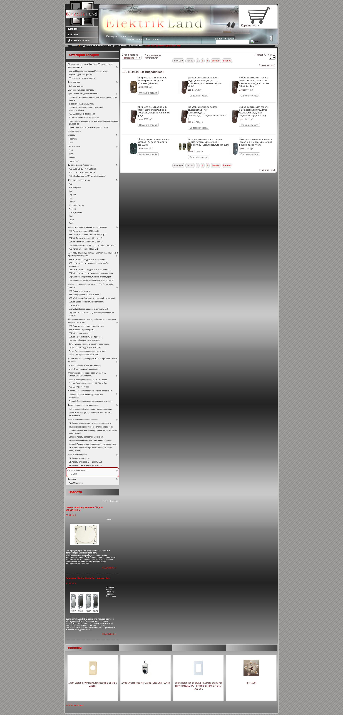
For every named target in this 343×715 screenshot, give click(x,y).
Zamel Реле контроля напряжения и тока (87, 351)
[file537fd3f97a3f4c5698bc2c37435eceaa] (235, 97)
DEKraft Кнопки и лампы (79, 333)
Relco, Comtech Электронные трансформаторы (90, 409)
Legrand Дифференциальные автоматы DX (88, 309)
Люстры (71, 135)
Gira (70, 216)
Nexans (72, 157)
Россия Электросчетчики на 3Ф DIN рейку (88, 383)
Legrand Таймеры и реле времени (84, 340)
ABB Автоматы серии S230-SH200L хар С (87, 235)
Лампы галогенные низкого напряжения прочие (90, 440)
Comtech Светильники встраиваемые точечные (90, 401)
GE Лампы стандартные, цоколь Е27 (85, 465)
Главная (73, 29)
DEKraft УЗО (74, 305)
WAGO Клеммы (76, 483)
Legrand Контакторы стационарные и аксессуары (91, 280)
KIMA (71, 154)
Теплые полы (74, 146)
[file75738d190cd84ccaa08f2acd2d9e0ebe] (134, 159)
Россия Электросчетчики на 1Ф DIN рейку (88, 380)
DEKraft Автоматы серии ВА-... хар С (85, 242)
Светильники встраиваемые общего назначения (90, 391)
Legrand (72, 194)
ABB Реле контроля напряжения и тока (86, 326)
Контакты (73, 34)
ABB (70, 184)
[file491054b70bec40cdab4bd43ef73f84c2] (185, 97)
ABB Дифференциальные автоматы (85, 295)
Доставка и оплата (79, 40)
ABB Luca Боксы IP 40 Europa (82, 172)
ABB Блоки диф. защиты (80, 291)
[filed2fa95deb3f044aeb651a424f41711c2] (235, 159)
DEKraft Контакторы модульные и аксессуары (89, 270)
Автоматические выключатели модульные (87, 227)
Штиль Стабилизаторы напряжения (85, 365)
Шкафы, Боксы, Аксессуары (81, 165)
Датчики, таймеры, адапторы (81, 90)
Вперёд (216, 60)
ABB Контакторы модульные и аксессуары (88, 260)
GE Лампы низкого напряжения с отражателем (90, 423)
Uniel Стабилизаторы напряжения (84, 369)
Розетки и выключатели (79, 180)
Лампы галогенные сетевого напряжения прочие (91, 427)
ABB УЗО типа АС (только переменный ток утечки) (92, 298)
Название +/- (130, 58)
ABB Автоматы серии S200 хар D (84, 249)
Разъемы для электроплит (81, 74)
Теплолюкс (73, 161)
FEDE (71, 220)
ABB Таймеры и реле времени (82, 330)
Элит (71, 142)
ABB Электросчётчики (79, 387)
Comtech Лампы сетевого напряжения (86, 437)
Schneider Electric (76, 205)
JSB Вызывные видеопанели (82, 114)
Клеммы (72, 479)
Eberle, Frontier (75, 212)
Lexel (71, 198)
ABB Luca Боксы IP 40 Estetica (82, 169)
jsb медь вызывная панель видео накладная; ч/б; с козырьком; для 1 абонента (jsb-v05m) (255, 142)
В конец (227, 60)
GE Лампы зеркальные (79, 458)
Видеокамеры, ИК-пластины (81, 104)
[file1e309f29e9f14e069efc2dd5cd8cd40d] (134, 126)
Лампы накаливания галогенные (83, 419)
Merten (72, 202)
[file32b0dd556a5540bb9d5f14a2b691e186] (134, 97)
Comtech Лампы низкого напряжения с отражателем (92, 444)
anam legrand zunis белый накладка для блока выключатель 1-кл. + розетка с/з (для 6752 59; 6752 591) (198, 686)
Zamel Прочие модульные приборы (85, 347)
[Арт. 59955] (251, 680)
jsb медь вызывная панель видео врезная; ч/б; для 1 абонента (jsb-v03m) (154, 142)
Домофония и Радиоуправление (82, 93)
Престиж (72, 139)
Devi (71, 150)
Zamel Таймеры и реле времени (83, 355)
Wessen (72, 209)
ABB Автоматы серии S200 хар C (84, 231)
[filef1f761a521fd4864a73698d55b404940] (185, 126)
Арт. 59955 (251, 683)
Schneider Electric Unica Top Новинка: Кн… (88, 578)
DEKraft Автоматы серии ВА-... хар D (85, 238)
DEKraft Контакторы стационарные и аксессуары (91, 273)
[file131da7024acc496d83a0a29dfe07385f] (235, 126)
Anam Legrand (75, 187)
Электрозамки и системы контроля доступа (88, 127)
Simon (71, 223)
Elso (70, 191)
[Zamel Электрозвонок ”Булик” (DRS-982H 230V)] (145, 680)
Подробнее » (109, 568)
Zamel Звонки (74, 131)
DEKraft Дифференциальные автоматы (86, 302)
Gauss (74, 474)
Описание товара (148, 93)
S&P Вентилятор (76, 86)
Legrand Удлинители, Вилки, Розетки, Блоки (88, 71)
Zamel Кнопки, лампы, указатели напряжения (89, 344)
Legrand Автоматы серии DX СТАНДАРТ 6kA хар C (92, 245)
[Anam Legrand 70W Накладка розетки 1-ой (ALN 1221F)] (92, 680)
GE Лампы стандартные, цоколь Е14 (85, 462)
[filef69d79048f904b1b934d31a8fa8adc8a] (185, 155)
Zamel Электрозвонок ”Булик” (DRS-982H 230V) (145, 683)
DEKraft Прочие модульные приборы (85, 337)
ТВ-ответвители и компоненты (82, 78)
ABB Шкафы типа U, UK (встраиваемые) (87, 176)
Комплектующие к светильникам (83, 405)
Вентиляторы (74, 82)
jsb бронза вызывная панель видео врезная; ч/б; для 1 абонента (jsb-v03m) (152, 80)
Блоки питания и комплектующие (84, 117)
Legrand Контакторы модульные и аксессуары (90, 277)
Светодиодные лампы (77, 470)
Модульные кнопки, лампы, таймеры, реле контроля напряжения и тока (112, 46)
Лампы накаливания (77, 454)
